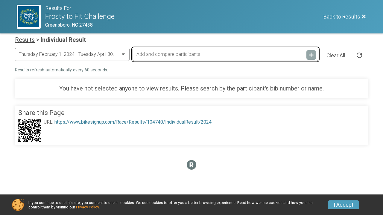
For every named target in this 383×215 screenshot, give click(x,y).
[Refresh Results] (359, 55)
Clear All (335, 56)
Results (25, 39)
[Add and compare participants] (311, 55)
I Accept (343, 205)
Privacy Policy (87, 207)
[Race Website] (31, 17)
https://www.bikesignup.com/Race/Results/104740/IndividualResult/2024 (133, 122)
